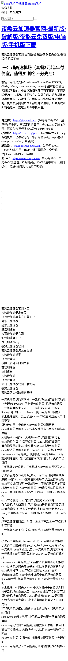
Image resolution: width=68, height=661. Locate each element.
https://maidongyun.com (27, 145)
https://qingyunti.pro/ (24, 120)
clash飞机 (35, 3)
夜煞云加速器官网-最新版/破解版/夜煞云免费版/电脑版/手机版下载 (33, 37)
